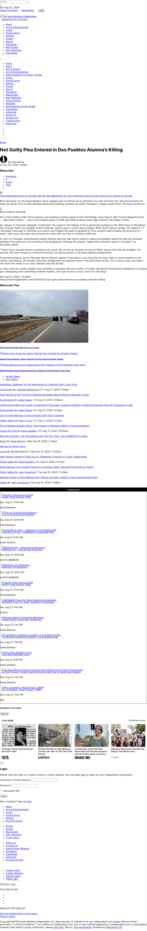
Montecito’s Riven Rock (12, 446)
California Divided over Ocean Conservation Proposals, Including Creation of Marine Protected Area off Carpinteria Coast (66, 405)
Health (4, 482)
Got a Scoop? (20, 19)
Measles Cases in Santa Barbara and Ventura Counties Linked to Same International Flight (48, 477)
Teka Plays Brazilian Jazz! (16, 654)
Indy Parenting (13, 50)
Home (9, 63)
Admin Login (12, 879)
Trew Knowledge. (83, 927)
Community (6, 389)
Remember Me (11, 790)
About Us (11, 115)
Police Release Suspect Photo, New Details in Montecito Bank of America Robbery (45, 425)
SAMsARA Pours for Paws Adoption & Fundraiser (28, 602)
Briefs (3, 142)
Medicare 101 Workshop (14, 567)
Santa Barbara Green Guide (20, 106)
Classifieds (12, 53)
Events (9, 38)
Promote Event (14, 820)
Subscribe (7, 19)
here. (29, 801)
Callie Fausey (25, 399)
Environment (7, 399)
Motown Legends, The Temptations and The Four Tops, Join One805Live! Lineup (43, 436)
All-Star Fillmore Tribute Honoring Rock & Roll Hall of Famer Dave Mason (41, 672)
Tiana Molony (17, 441)
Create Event (13, 120)
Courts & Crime (9, 430)
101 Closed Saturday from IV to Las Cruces (19, 347)
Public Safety (7, 420)
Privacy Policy (7, 916)
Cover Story (12, 837)
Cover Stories (13, 100)
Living (9, 30)
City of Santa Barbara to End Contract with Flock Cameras (32, 415)
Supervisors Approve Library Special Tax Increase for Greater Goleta (31, 359)
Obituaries (11, 44)
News (9, 24)
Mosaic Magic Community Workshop (21, 619)
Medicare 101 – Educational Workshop (22, 549)
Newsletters (27, 10)
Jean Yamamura (27, 472)
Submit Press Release (17, 848)
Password (5, 785)
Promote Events (14, 859)
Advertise (11, 112)
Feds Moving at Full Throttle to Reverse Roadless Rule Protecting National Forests (44, 394)
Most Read (11, 379)
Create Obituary (14, 873)
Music (3, 441)
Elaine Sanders (29, 430)
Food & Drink (13, 33)
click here (58, 927)
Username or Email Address (15, 779)
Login (41, 10)
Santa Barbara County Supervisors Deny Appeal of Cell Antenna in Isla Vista (35, 371)
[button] (19, 741)
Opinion (10, 35)
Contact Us (12, 117)
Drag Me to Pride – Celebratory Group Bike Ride (28, 532)
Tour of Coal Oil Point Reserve (18, 514)
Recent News (13, 376)
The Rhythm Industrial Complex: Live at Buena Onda (30, 637)
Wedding (10, 103)
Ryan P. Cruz (25, 420)
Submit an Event (9, 10)
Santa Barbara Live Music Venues (24, 74)
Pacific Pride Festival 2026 (16, 497)
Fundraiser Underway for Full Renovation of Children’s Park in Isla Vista (38, 384)
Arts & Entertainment (17, 27)
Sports (9, 41)
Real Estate (12, 47)
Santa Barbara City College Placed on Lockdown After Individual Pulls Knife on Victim (46, 467)
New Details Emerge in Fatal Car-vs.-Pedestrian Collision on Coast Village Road (43, 456)
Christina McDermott (28, 389)
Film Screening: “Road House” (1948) (21, 689)
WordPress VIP (114, 927)
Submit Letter (13, 876)
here (83, 774)
